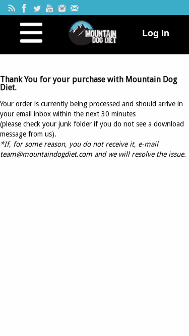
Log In (155, 32)
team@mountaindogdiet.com (46, 154)
